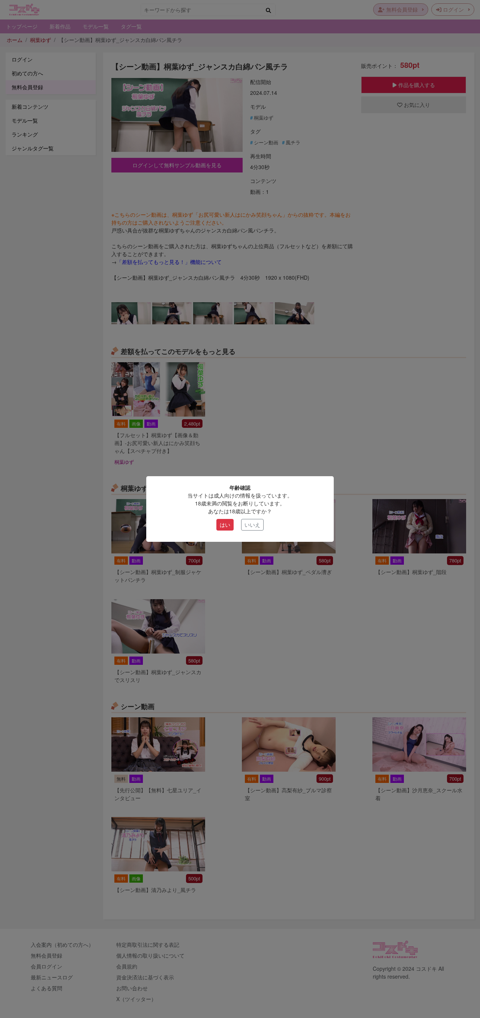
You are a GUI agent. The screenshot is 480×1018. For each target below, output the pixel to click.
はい (225, 524)
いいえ (252, 524)
